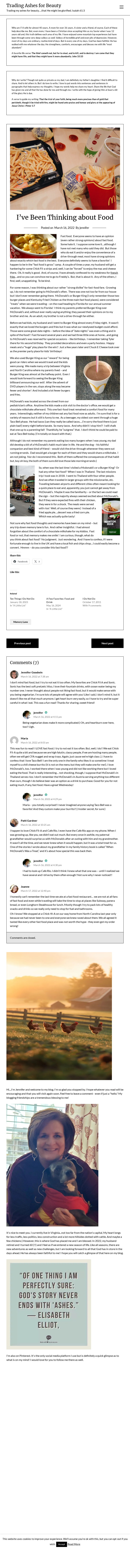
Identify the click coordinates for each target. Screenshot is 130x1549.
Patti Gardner (29, 820)
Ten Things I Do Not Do (22, 598)
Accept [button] (61, 1544)
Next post (107, 643)
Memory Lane (20, 621)
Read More (74, 1544)
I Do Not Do (89, 598)
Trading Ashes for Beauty (33, 5)
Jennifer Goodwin (31, 672)
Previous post (22, 643)
